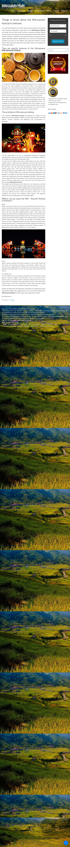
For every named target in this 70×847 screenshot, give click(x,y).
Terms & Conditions (13, 324)
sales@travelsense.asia (12, 322)
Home (13, 11)
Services (30, 11)
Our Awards (24, 324)
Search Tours (58, 41)
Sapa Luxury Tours (7, 309)
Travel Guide (39, 11)
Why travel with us (34, 324)
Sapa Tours (21, 11)
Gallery (48, 11)
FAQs (55, 324)
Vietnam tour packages (9, 326)
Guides (13, 300)
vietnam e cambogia (23, 326)
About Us (64, 11)
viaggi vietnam (34, 326)
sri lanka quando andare (46, 326)
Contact (56, 11)
